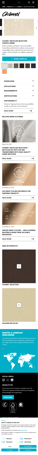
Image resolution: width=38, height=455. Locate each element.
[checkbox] (3, 439)
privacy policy (24, 430)
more (3, 54)
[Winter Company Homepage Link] (19, 2)
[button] (4, 420)
